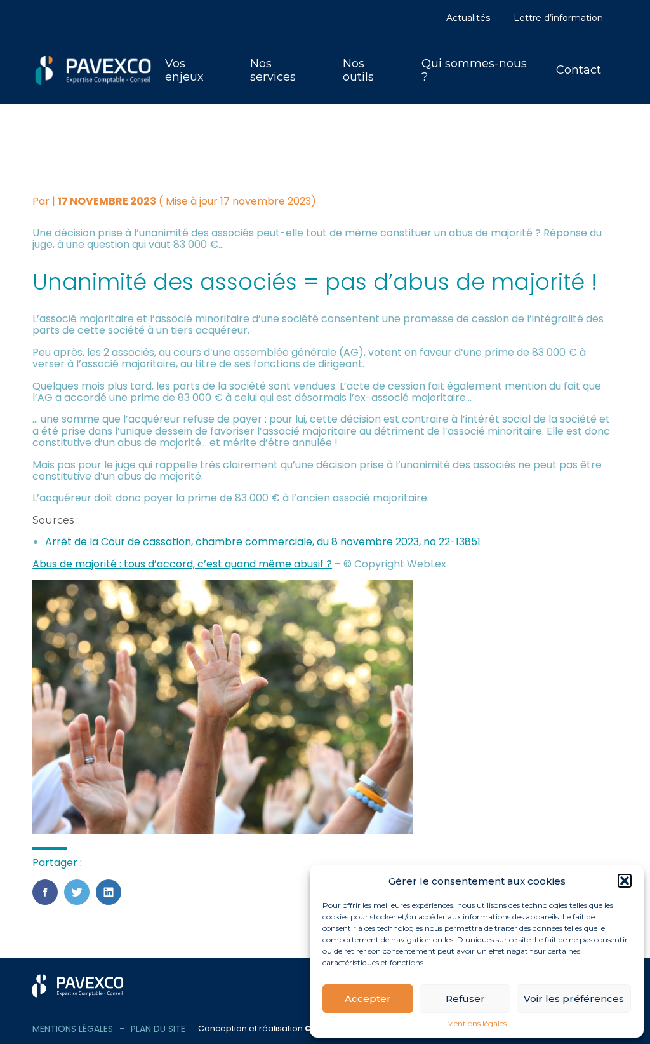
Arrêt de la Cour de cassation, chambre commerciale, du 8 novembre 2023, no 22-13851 (263, 541)
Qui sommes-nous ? (474, 70)
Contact (578, 70)
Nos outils (358, 70)
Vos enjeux (184, 70)
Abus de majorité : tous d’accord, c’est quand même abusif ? (182, 564)
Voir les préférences (574, 999)
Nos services (273, 70)
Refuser (465, 999)
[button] (624, 880)
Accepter (368, 999)
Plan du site (158, 1029)
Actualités (468, 18)
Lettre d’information (558, 18)
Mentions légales (477, 1023)
